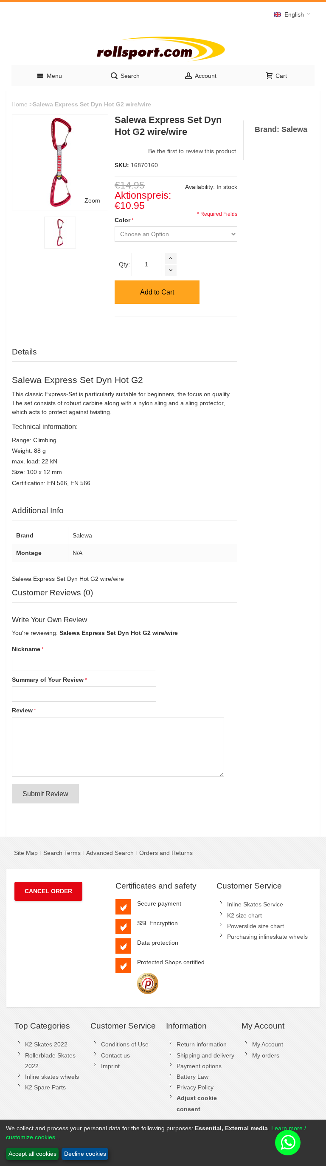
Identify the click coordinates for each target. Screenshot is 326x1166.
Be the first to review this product (192, 151)
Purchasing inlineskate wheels (267, 936)
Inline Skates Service (255, 904)
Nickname (26, 649)
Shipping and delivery (205, 1055)
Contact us (115, 1055)
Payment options (199, 1066)
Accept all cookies (32, 1153)
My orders (265, 1055)
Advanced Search (110, 852)
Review (22, 710)
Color (122, 220)
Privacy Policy (195, 1087)
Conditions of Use (125, 1044)
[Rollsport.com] (163, 47)
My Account (267, 1044)
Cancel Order (48, 891)
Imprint (110, 1066)
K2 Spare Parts (45, 1087)
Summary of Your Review (48, 679)
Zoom (92, 200)
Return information (202, 1044)
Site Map (26, 852)
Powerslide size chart (255, 926)
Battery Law (192, 1076)
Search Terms (62, 852)
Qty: (124, 264)
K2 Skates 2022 (46, 1044)
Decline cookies (85, 1153)
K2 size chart (244, 915)
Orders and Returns (166, 852)
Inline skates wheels (52, 1076)
